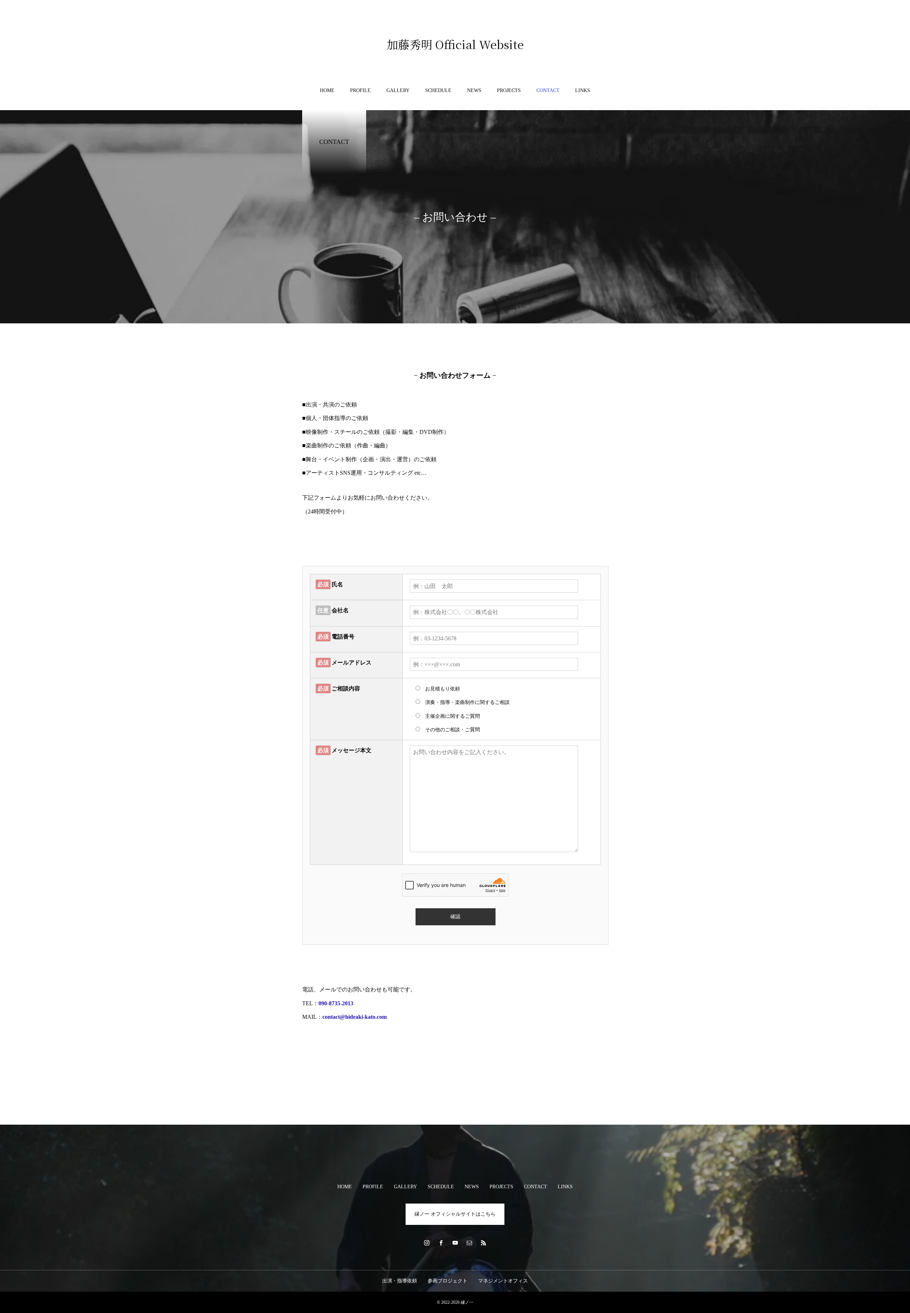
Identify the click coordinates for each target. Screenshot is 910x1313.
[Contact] (469, 1242)
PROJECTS (509, 90)
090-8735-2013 (335, 1003)
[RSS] (483, 1242)
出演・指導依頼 (399, 1281)
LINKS (582, 90)
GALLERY (398, 90)
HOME (327, 90)
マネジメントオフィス (503, 1281)
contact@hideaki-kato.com (354, 1017)
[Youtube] (455, 1242)
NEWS (474, 90)
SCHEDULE (438, 90)
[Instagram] (426, 1242)
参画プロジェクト (447, 1281)
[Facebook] (440, 1242)
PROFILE (360, 90)
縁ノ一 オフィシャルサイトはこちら (455, 1214)
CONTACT (548, 90)
